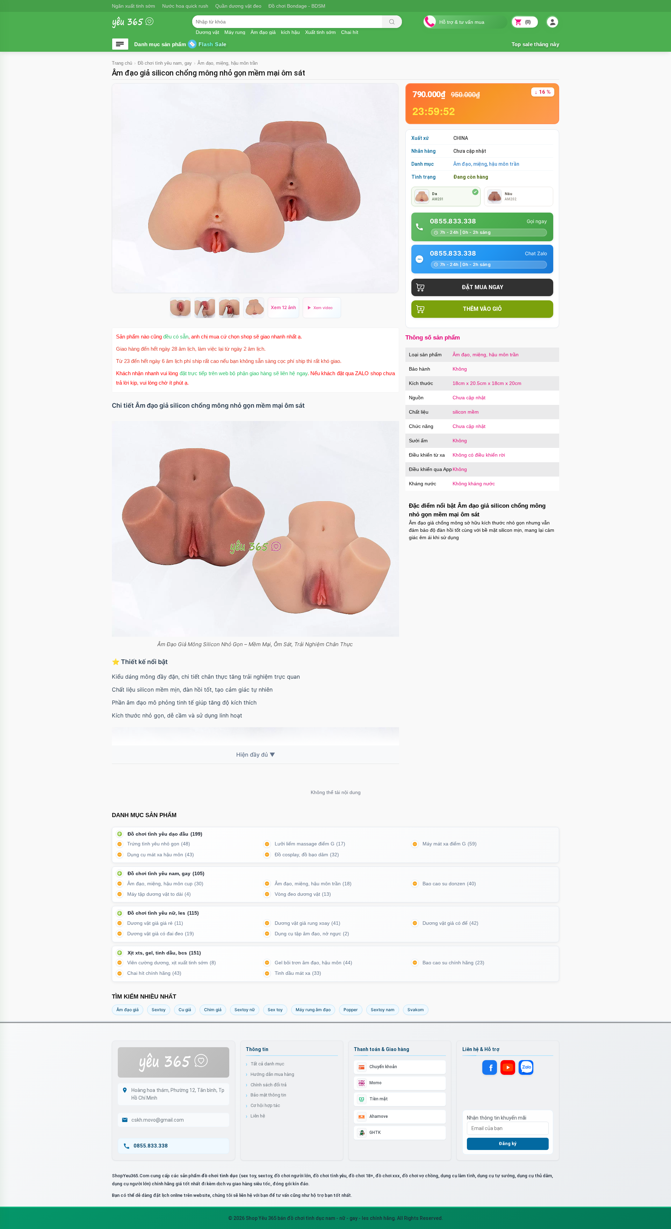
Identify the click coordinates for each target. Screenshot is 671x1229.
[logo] (138, 25)
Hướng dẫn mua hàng (272, 1074)
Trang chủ (122, 63)
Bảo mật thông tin (268, 1095)
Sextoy (159, 1009)
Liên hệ (258, 1116)
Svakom (415, 1009)
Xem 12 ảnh (283, 307)
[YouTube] (507, 1067)
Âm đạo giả (263, 32)
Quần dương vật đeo (238, 6)
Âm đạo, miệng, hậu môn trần (227, 63)
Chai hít (349, 32)
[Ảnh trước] (122, 188)
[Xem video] (322, 307)
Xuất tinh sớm (320, 32)
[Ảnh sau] (388, 188)
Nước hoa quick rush (185, 6)
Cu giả (185, 1009)
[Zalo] (526, 1067)
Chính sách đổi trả (269, 1084)
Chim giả (213, 1009)
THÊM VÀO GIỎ (482, 309)
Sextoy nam (383, 1009)
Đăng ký (508, 1143)
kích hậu (290, 32)
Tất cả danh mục (267, 1063)
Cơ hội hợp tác (265, 1105)
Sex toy (275, 1009)
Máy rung (234, 32)
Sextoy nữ (245, 1009)
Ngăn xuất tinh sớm (133, 6)
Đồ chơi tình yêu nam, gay (165, 63)
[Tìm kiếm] (392, 21)
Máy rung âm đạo (313, 1009)
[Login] (552, 22)
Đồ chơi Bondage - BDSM (296, 6)
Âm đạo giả (127, 1009)
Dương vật (207, 32)
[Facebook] (489, 1067)
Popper (351, 1009)
